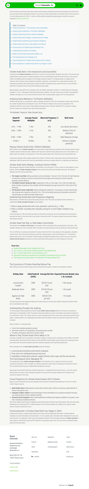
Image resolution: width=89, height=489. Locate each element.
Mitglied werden (53, 442)
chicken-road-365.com (23, 18)
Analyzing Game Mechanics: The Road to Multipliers (29, 31)
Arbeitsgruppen (52, 447)
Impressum (69, 457)
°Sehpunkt (70, 485)
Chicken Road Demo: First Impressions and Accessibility (30, 28)
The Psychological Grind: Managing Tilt (25, 57)
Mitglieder (51, 437)
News (33, 447)
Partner (34, 442)
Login (68, 437)
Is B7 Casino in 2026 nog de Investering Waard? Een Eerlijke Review (35, 251)
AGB (67, 452)
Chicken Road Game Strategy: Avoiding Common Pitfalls (30, 38)
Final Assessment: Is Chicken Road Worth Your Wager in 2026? (32, 64)
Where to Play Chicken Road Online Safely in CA (27, 54)
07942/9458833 (15, 463)
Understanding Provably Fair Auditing (24, 51)
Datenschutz (70, 447)
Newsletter (35, 452)
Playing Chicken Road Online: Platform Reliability (28, 34)
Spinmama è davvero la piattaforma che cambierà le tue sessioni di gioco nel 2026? (40, 255)
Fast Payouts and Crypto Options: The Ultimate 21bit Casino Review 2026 (37, 258)
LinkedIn (36, 457)
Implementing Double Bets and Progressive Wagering (29, 41)
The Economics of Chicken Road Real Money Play (28, 47)
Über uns (34, 437)
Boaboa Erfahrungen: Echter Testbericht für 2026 (29, 248)
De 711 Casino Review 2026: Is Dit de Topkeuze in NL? (31, 253)
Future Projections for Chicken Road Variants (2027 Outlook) (32, 60)
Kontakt (68, 442)
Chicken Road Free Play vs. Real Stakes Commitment (29, 44)
